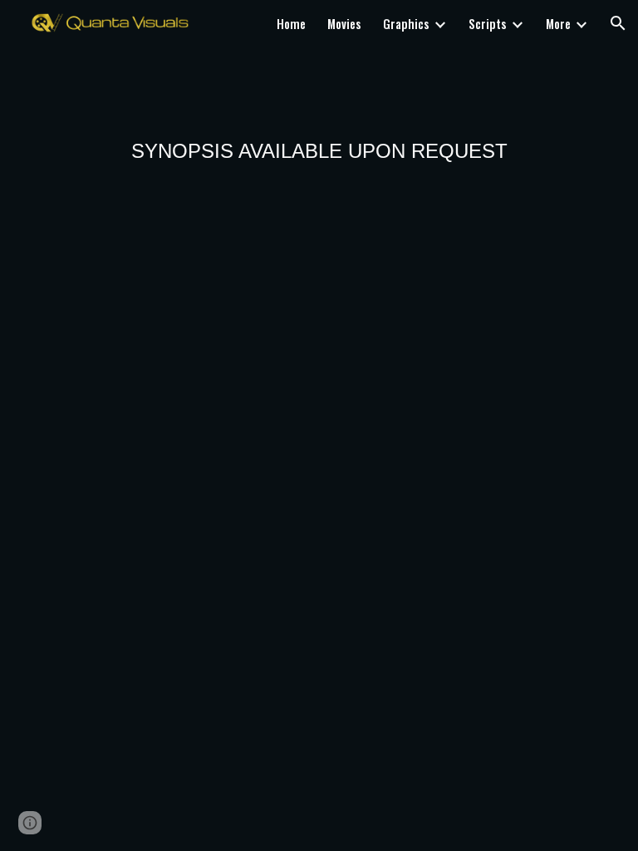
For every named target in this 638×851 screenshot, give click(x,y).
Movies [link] (344, 23)
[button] (618, 23)
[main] (319, 151)
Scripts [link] (488, 23)
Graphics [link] (406, 23)
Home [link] (291, 23)
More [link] (558, 23)
